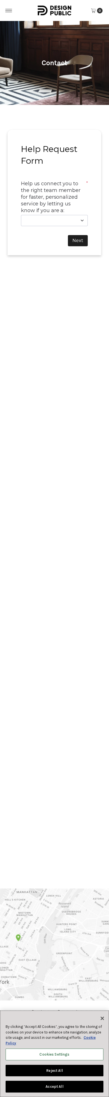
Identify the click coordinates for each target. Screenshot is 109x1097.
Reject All (54, 1070)
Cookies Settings (54, 1054)
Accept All (54, 1086)
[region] (54, 1054)
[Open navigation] (8, 11)
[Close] (102, 1018)
